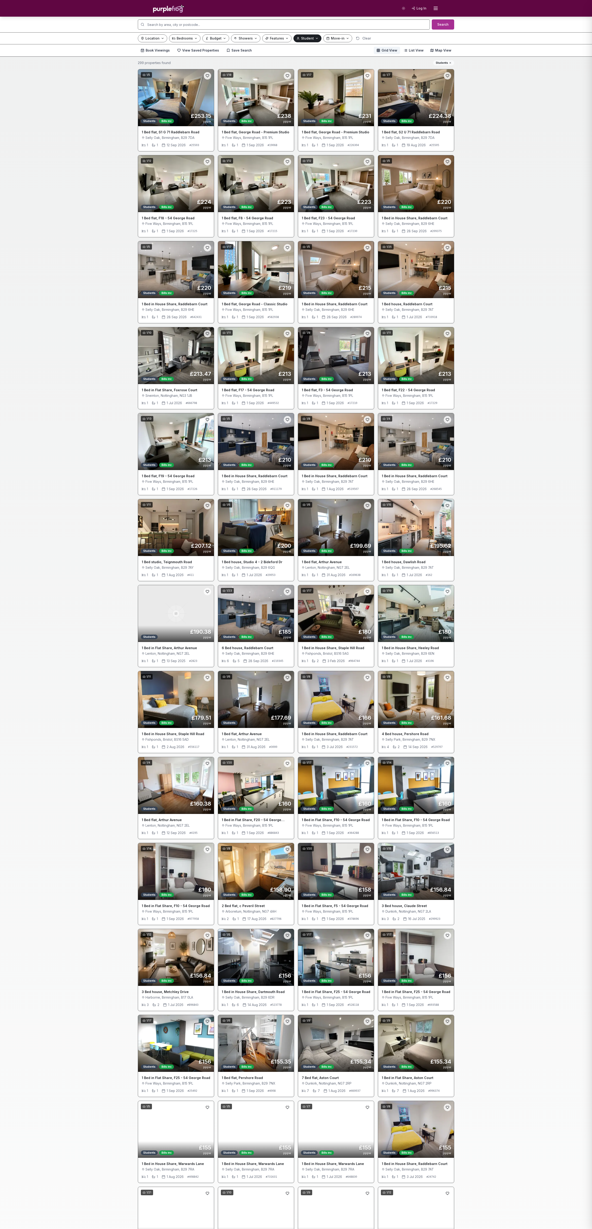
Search (443, 24)
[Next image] (207, 98)
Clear (366, 38)
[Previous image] (145, 98)
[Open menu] (435, 8)
